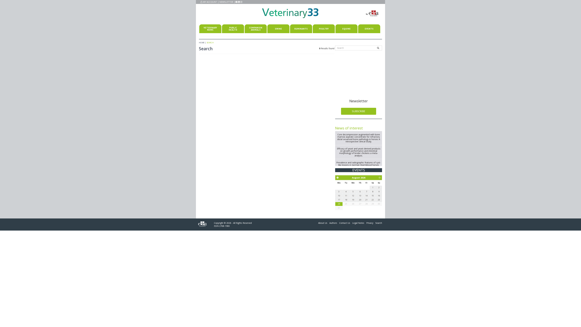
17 (339, 199)
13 (360, 195)
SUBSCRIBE (358, 111)
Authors (333, 222)
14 (366, 195)
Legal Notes (358, 222)
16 (379, 195)
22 (373, 199)
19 (353, 199)
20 (360, 199)
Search (378, 222)
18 (346, 199)
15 (373, 195)
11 (346, 195)
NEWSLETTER (226, 1)
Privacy (369, 222)
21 (366, 199)
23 (379, 199)
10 (339, 195)
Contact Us (344, 222)
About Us (322, 222)
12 (353, 195)
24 (339, 204)
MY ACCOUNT (209, 1)
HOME (202, 42)
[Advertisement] (358, 74)
